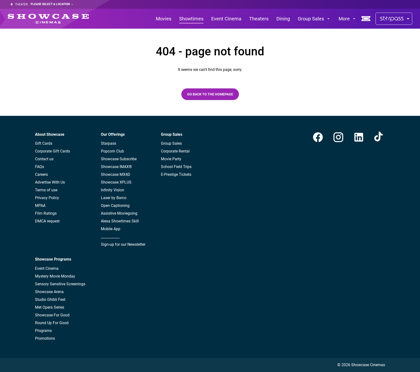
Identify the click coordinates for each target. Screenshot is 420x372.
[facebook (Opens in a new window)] (318, 137)
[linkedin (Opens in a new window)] (359, 137)
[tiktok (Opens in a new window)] (379, 137)
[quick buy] (366, 18)
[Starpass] (394, 19)
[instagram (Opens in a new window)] (338, 137)
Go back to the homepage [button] (210, 94)
